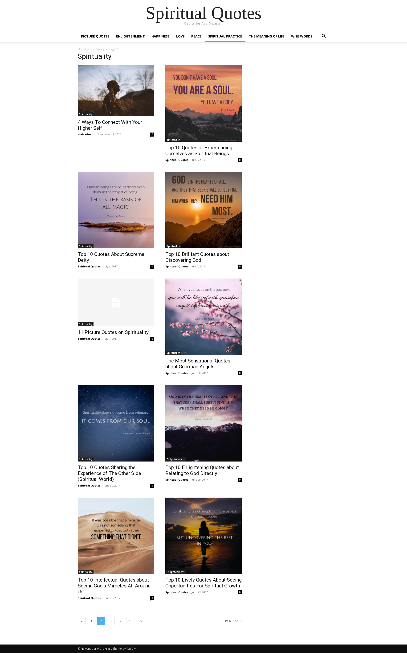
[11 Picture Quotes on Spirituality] (116, 302)
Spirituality (97, 49)
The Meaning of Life (267, 36)
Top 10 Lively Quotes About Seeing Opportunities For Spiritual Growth (203, 583)
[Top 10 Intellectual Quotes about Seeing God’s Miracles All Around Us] (116, 536)
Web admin (86, 134)
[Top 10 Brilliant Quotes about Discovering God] (203, 210)
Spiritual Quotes (176, 160)
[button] (323, 36)
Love (180, 36)
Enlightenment (130, 36)
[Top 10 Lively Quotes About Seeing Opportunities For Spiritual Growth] (203, 536)
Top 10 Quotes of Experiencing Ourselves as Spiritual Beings (198, 150)
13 (130, 621)
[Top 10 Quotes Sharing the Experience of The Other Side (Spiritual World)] (116, 423)
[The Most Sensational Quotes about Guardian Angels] (203, 317)
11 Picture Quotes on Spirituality (113, 332)
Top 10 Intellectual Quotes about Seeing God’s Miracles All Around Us (114, 586)
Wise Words (301, 36)
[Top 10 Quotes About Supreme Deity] (116, 210)
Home (82, 49)
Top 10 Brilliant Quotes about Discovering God (197, 257)
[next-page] (141, 621)
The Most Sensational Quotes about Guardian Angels (197, 364)
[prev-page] (82, 621)
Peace (196, 36)
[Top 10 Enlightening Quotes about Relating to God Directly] (203, 423)
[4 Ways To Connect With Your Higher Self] (116, 90)
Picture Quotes (95, 36)
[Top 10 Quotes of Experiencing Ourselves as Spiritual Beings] (203, 103)
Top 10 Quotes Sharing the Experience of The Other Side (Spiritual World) (109, 473)
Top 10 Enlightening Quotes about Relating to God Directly (202, 470)
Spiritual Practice (225, 36)
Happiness (160, 36)
